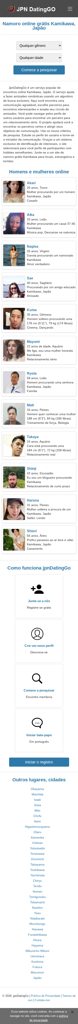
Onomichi (37, 859)
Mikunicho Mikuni (37, 951)
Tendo (37, 886)
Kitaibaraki (37, 918)
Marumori (37, 972)
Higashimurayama (37, 826)
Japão (37, 978)
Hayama (37, 945)
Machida (37, 794)
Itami (37, 821)
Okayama (37, 789)
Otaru (37, 832)
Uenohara (37, 956)
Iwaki (37, 799)
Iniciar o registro (39, 762)
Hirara (37, 940)
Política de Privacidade (45, 995)
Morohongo (37, 924)
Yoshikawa (37, 870)
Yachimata (37, 875)
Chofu (37, 816)
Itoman (37, 891)
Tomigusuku (37, 897)
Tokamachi (37, 902)
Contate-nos (42, 1000)
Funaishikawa (37, 934)
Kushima (37, 961)
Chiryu (37, 880)
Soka (37, 805)
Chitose (37, 843)
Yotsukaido (37, 848)
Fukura (37, 967)
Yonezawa (37, 853)
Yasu (37, 913)
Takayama (37, 864)
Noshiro (37, 907)
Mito (37, 810)
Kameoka (37, 837)
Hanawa (37, 929)
